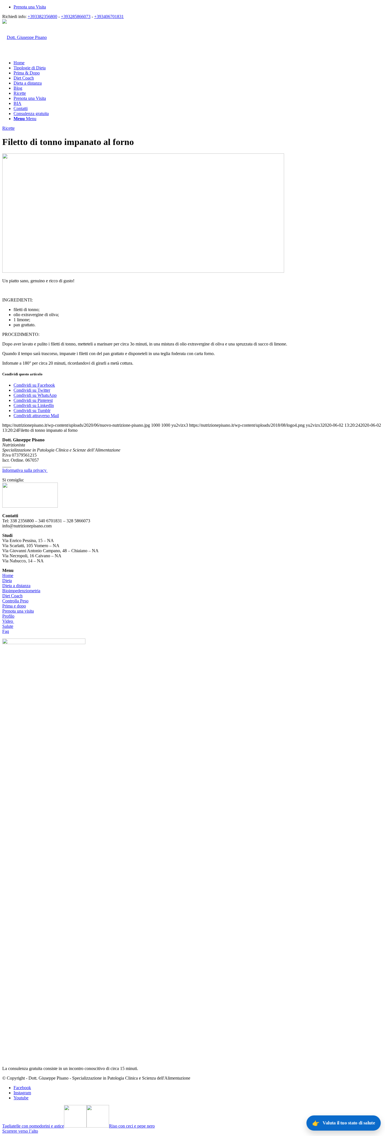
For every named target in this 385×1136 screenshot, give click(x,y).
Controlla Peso (15, 600)
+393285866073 (75, 16)
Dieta (7, 580)
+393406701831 (109, 16)
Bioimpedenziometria (21, 590)
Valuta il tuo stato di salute (343, 1123)
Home (7, 575)
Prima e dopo (14, 606)
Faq (5, 631)
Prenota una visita (18, 611)
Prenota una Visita (30, 7)
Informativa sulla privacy (25, 470)
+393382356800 (42, 16)
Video (8, 621)
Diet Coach (12, 595)
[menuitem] (198, 7)
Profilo (8, 616)
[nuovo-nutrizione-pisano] (143, 271)
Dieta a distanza (16, 585)
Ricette (8, 128)
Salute (7, 626)
